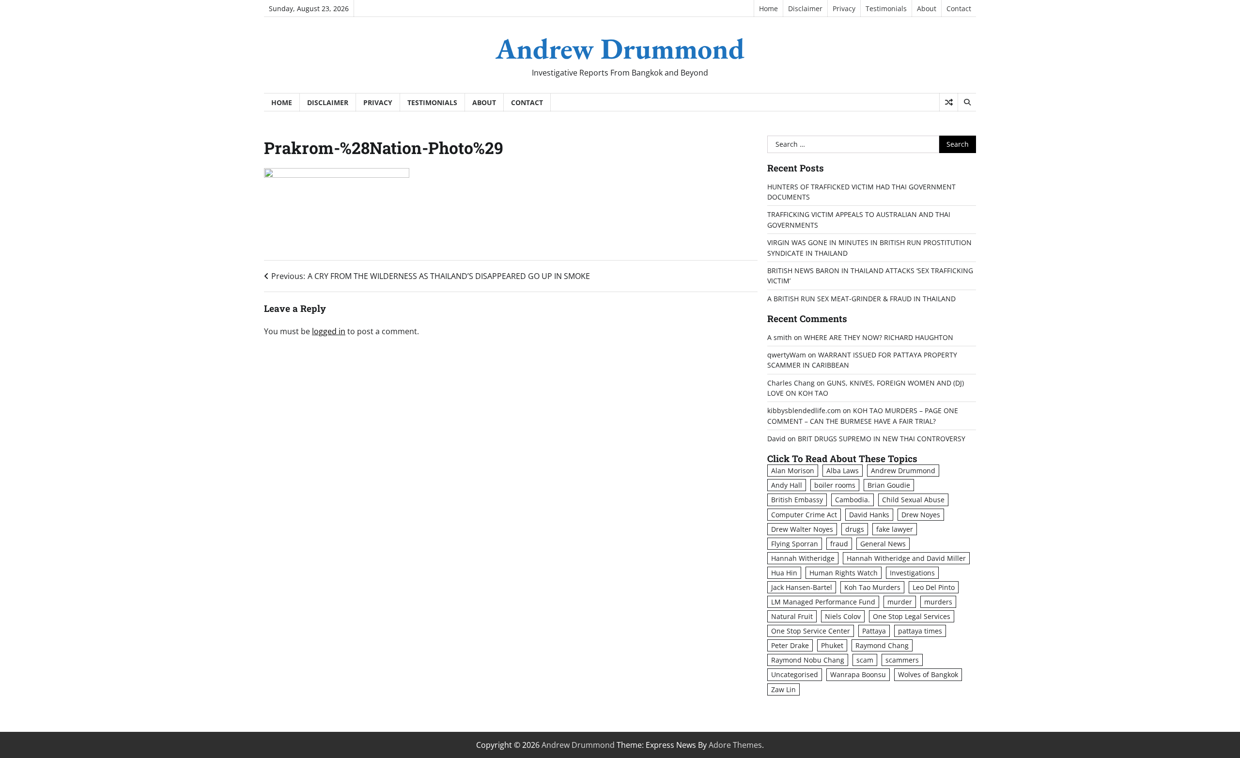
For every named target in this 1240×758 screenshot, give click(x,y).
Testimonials (886, 8)
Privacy (844, 8)
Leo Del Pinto (934, 587)
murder (899, 601)
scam (864, 660)
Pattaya (874, 630)
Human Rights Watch (843, 572)
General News (883, 543)
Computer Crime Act (804, 514)
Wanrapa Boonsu (858, 674)
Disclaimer (805, 8)
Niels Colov (843, 616)
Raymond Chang (882, 645)
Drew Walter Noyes (802, 529)
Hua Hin (784, 572)
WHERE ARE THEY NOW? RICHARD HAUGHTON (878, 337)
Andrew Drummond (620, 48)
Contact (958, 8)
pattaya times (920, 630)
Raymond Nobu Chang (807, 660)
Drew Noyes (920, 514)
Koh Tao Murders (872, 587)
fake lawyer (894, 529)
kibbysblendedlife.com (804, 410)
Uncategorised (794, 674)
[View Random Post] (949, 102)
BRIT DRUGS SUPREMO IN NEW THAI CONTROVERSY (881, 438)
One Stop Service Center (810, 630)
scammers (902, 660)
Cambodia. (852, 499)
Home (768, 8)
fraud (839, 543)
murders (938, 601)
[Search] (967, 102)
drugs (854, 529)
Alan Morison (792, 470)
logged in (328, 331)
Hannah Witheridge (803, 558)
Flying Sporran (794, 543)
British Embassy (797, 499)
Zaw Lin (783, 689)
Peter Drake (790, 645)
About (926, 8)
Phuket (832, 645)
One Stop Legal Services (911, 616)
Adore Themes (735, 745)
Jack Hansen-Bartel (801, 587)
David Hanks (869, 514)
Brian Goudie (889, 485)
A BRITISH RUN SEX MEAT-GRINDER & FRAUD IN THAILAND (861, 298)
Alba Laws (842, 470)
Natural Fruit (792, 616)
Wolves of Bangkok (928, 674)
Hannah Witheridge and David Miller (906, 558)
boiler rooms (834, 485)
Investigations (912, 572)
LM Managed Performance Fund (823, 601)
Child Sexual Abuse (913, 499)
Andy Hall (786, 485)
